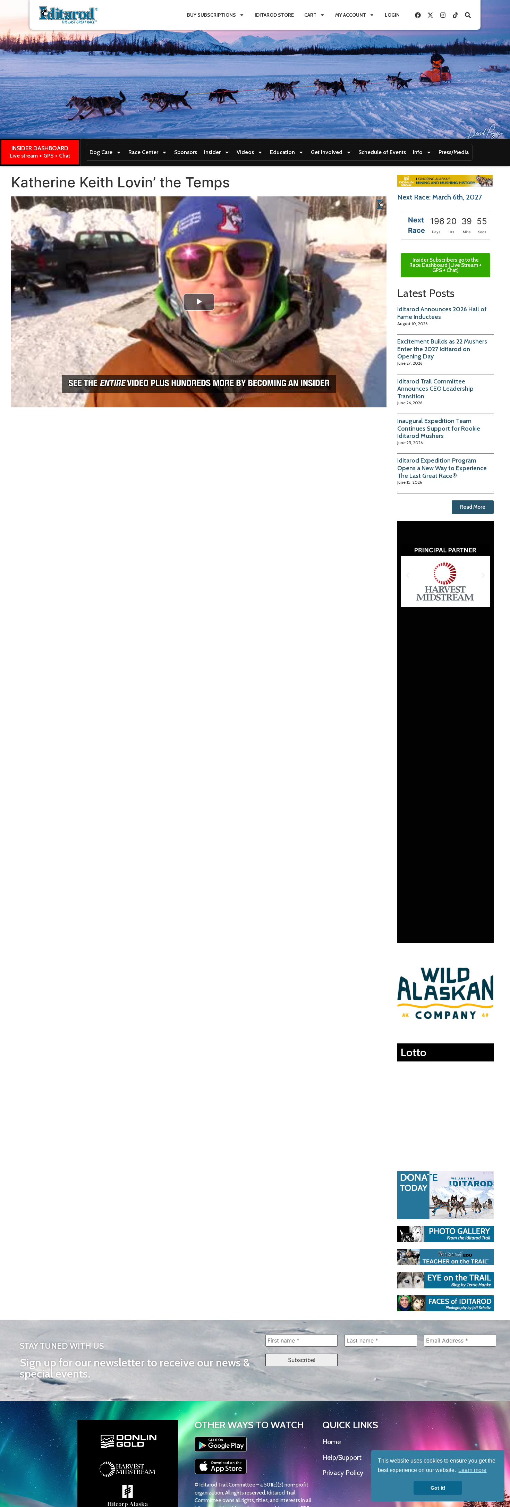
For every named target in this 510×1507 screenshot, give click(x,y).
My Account (350, 15)
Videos (245, 152)
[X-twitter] (430, 15)
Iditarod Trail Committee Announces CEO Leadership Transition (435, 389)
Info (418, 152)
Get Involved (326, 152)
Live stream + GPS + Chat (40, 155)
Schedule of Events (382, 152)
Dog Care (101, 152)
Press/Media (454, 152)
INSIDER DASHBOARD (39, 148)
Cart (310, 15)
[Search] (468, 15)
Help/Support (342, 1457)
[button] (407, 575)
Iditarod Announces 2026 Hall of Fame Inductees (442, 313)
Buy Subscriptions (211, 15)
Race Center (143, 152)
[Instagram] (443, 15)
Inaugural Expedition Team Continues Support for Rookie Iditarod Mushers (438, 428)
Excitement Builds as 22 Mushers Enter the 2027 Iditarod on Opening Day (442, 349)
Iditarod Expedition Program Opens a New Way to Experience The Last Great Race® (442, 468)
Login (392, 15)
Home (331, 1442)
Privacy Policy (342, 1472)
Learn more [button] (472, 1470)
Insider (212, 152)
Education (282, 152)
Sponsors (185, 152)
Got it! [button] (438, 1488)
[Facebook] (418, 15)
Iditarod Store (274, 15)
